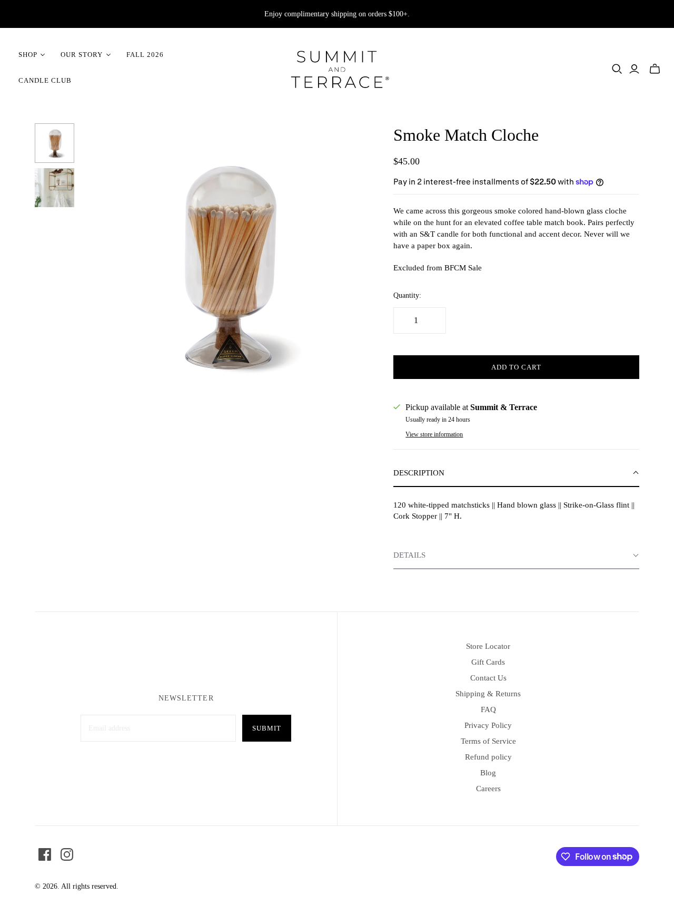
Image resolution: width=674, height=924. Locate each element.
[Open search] (617, 69)
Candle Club (45, 80)
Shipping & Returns (488, 693)
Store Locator (488, 646)
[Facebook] (44, 854)
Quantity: (407, 295)
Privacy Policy (488, 725)
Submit (266, 728)
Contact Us (488, 678)
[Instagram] (67, 854)
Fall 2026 (145, 55)
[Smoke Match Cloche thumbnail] (54, 143)
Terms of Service (488, 741)
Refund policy (488, 757)
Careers (488, 788)
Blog (488, 773)
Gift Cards (488, 662)
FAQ (488, 709)
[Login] (634, 69)
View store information (434, 434)
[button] (516, 473)
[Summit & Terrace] (337, 67)
